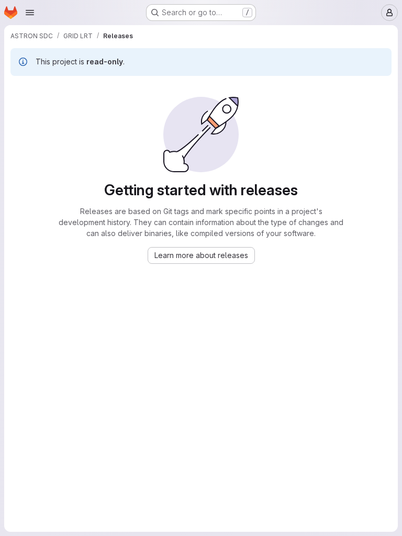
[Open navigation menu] (29, 12)
